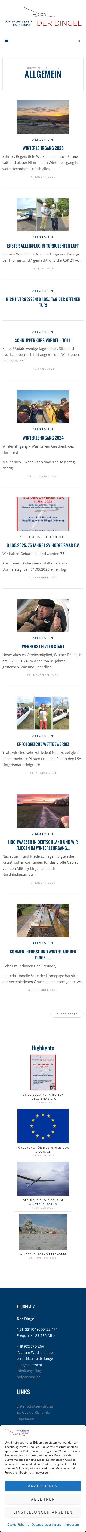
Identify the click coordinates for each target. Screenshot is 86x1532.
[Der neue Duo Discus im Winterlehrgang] (43, 1179)
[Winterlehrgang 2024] (43, 406)
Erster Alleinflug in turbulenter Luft (43, 246)
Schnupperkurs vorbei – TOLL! (43, 340)
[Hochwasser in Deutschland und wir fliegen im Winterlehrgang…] (43, 811)
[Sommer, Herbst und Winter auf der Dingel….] (43, 920)
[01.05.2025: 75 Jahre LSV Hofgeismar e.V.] (43, 514)
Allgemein (43, 140)
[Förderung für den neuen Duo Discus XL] (43, 1126)
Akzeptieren (43, 1486)
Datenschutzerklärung (46, 1524)
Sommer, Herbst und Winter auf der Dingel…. (43, 954)
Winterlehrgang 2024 (43, 438)
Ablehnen (43, 1499)
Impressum (71, 1524)
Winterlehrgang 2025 (43, 148)
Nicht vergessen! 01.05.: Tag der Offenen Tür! (43, 302)
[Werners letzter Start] (43, 615)
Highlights (54, 537)
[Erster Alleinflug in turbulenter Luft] (43, 214)
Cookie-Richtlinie (18, 1524)
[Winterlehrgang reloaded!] (43, 1232)
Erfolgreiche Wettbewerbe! (43, 744)
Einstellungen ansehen (43, 1512)
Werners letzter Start (43, 646)
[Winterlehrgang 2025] (43, 117)
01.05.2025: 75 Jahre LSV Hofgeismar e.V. (43, 545)
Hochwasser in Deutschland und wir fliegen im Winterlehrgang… (43, 845)
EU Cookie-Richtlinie (33, 1412)
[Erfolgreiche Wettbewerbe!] (43, 713)
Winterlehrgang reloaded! (43, 1254)
